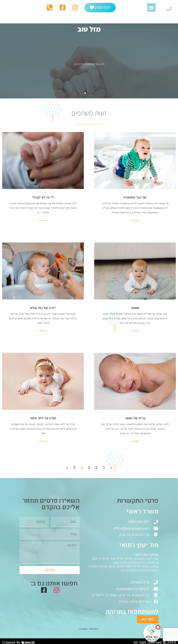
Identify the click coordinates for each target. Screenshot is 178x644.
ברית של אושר (135, 418)
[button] (151, 7)
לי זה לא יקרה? (43, 197)
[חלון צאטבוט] (124, 584)
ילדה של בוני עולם (43, 308)
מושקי (135, 308)
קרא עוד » (135, 220)
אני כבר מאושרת (135, 197)
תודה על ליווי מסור (43, 418)
